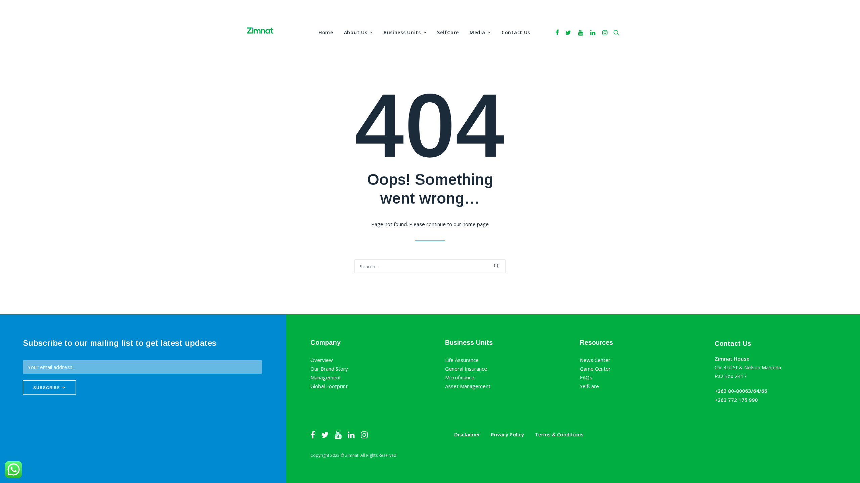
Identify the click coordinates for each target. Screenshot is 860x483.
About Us (356, 32)
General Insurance (466, 368)
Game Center (595, 368)
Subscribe (47, 387)
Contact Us (516, 32)
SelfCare (448, 32)
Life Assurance (462, 360)
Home (325, 32)
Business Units (402, 32)
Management (325, 377)
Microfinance (459, 377)
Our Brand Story (329, 368)
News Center (595, 360)
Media (477, 32)
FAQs (586, 377)
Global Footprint (329, 386)
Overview (321, 360)
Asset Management (467, 386)
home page (476, 224)
